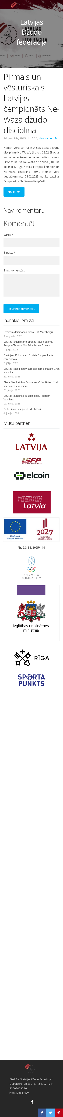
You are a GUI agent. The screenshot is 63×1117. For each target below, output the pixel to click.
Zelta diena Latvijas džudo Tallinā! (22, 409)
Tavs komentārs (14, 270)
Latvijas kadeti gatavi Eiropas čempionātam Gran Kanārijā (31, 370)
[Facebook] (31, 1101)
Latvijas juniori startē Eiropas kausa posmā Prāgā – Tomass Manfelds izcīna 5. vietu (28, 343)
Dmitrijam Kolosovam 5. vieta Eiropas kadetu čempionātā (29, 357)
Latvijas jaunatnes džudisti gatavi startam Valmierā (27, 397)
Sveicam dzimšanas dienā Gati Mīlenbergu (28, 331)
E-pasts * (10, 253)
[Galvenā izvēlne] (5, 34)
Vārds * (8, 235)
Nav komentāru (48, 138)
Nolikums (14, 192)
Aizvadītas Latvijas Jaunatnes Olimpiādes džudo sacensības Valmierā (31, 384)
